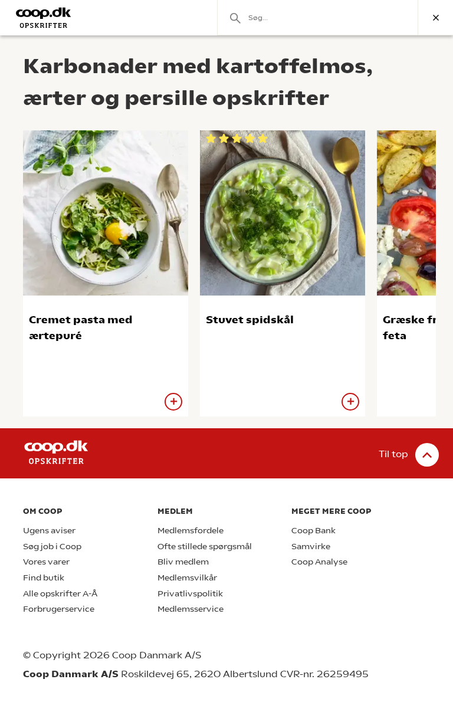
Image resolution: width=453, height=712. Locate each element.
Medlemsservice (190, 609)
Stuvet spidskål (250, 319)
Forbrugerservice (58, 609)
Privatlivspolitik (190, 594)
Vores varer (46, 562)
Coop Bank (313, 531)
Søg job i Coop (52, 547)
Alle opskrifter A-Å (60, 594)
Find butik (43, 578)
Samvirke (310, 547)
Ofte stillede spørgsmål (204, 547)
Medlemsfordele (190, 531)
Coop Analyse (319, 562)
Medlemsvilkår (187, 578)
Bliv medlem (183, 562)
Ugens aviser (49, 531)
